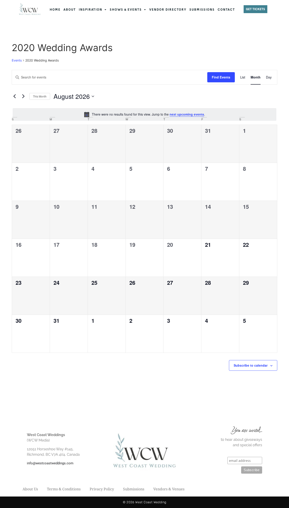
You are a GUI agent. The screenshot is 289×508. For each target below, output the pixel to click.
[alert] (144, 114)
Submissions (133, 489)
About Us (30, 489)
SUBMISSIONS (202, 9)
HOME (55, 9)
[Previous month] (14, 96)
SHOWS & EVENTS (126, 9)
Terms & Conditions (64, 489)
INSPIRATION (90, 9)
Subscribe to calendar (251, 365)
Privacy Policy (102, 489)
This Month (40, 96)
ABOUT (69, 9)
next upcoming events (187, 114)
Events (17, 60)
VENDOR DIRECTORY (167, 9)
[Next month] (23, 96)
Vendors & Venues (168, 489)
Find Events (221, 77)
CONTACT (226, 9)
